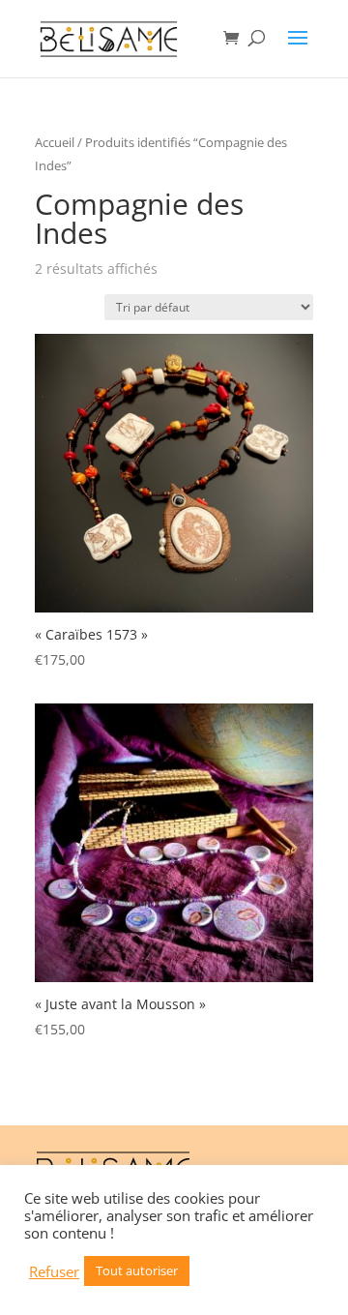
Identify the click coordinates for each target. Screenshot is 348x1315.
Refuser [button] (54, 1271)
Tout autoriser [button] (137, 1270)
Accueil (54, 142)
